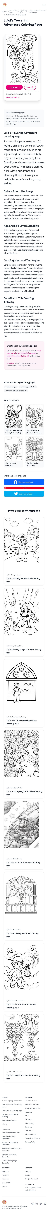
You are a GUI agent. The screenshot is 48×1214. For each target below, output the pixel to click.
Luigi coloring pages (23, 11)
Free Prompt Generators (11, 1132)
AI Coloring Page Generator (12, 1101)
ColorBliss (10, 363)
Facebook (5, 1171)
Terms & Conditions (32, 1138)
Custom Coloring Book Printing (10, 1115)
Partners (28, 1127)
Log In (27, 1175)
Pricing (4, 1124)
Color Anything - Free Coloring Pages (33, 1189)
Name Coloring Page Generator (9, 1155)
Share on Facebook (25, 482)
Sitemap (28, 1119)
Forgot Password (31, 1179)
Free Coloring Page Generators (8, 1137)
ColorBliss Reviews (32, 1104)
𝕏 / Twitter (6, 1183)
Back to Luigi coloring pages (16, 15)
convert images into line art (18, 356)
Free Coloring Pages (13, 11)
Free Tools (6, 1129)
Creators (28, 1112)
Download (14, 87)
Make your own (11, 97)
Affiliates (28, 1131)
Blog (27, 1116)
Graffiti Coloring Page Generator (10, 1143)
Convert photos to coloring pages (12, 1105)
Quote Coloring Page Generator (9, 1162)
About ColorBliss (31, 1101)
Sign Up (28, 1171)
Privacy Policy (30, 1142)
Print (29, 87)
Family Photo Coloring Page (12, 1111)
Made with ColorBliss (32, 1108)
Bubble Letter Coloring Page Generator (12, 1149)
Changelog (29, 1123)
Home (5, 12)
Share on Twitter (26, 494)
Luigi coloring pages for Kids (28, 387)
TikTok (4, 1186)
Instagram (5, 1179)
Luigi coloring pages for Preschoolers (16, 390)
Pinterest (5, 1175)
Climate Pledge (30, 1134)
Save (25, 488)
